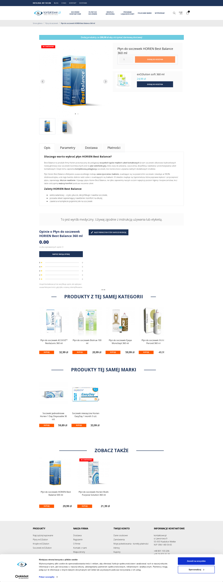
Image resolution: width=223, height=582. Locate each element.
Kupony (116, 552)
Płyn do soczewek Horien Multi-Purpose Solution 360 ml (94, 493)
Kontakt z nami (80, 547)
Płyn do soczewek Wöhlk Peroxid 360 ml (153, 342)
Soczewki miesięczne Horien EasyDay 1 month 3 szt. (85, 415)
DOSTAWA (83, 3)
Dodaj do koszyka (155, 59)
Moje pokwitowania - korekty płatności (130, 543)
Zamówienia (119, 539)
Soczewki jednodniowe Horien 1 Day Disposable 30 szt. (53, 416)
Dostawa (77, 535)
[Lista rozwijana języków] (181, 13)
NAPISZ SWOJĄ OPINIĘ (61, 254)
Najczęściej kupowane (43, 535)
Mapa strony (79, 552)
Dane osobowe (120, 535)
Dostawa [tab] (91, 147)
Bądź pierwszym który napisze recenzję (110, 232)
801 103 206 (46, 3)
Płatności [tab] (113, 147)
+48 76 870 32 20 (162, 554)
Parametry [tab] (67, 147)
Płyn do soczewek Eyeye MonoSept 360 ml (120, 342)
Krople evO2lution (41, 543)
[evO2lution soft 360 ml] (123, 80)
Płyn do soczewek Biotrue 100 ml (87, 342)
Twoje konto (121, 528)
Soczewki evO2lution (42, 547)
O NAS (63, 3)
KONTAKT (72, 3)
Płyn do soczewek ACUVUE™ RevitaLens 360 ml (53, 342)
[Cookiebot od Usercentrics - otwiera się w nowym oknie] (22, 577)
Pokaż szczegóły (46, 577)
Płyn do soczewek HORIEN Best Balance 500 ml (56, 493)
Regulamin (78, 539)
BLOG (56, 3)
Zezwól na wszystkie (196, 561)
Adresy (116, 547)
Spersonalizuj (195, 569)
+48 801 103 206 (161, 550)
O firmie (76, 543)
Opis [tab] (47, 147)
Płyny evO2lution (40, 539)
